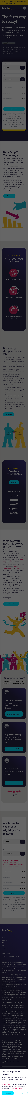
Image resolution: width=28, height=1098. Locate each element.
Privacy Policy (17, 1088)
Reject (21, 1093)
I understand (7, 1093)
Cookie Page (6, 1084)
